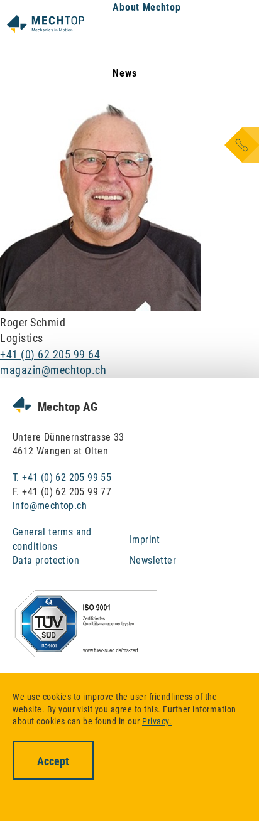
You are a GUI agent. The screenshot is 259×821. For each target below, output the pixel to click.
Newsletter (153, 560)
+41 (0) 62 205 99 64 (50, 354)
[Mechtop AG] (45, 23)
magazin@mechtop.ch (53, 370)
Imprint (145, 539)
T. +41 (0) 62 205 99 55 (62, 477)
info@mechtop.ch (50, 506)
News (124, 73)
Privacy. (157, 721)
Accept (53, 761)
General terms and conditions (52, 539)
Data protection (46, 560)
